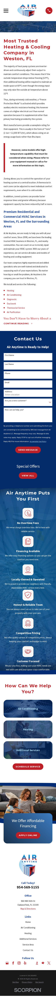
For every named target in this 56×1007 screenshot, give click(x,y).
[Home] (27, 10)
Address (8, 391)
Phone (7, 373)
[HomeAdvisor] (42, 963)
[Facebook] (13, 963)
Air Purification (13, 312)
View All (28, 475)
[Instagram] (19, 963)
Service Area (28, 944)
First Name (9, 355)
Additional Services (28, 939)
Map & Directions (28, 908)
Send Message (28, 449)
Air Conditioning (14, 294)
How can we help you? (14, 410)
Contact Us (28, 950)
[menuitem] (15, 982)
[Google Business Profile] (7, 963)
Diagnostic (12, 299)
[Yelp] (25, 963)
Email (7, 382)
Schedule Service (28, 766)
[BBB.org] (36, 963)
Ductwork (11, 303)
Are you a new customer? (16, 400)
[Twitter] (48, 963)
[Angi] (30, 963)
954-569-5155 (28, 887)
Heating (10, 290)
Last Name (9, 364)
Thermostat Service (16, 308)
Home (28, 922)
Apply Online (28, 835)
